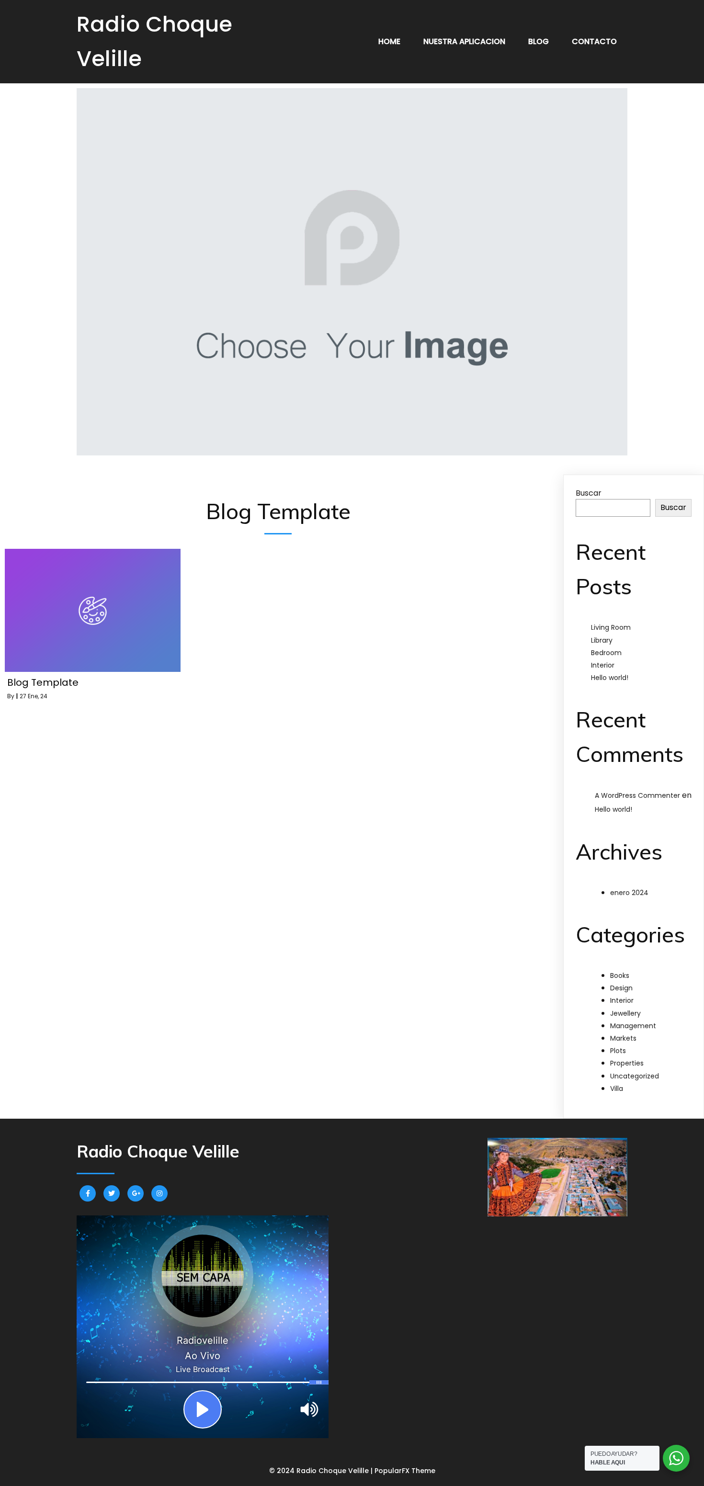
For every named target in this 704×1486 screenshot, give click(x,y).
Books (619, 975)
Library (602, 640)
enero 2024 (629, 892)
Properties (627, 1063)
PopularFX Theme (405, 1470)
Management (633, 1026)
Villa (616, 1088)
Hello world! (609, 677)
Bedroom (606, 653)
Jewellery (625, 1013)
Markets (623, 1038)
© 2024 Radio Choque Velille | (322, 1470)
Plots (618, 1050)
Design (621, 988)
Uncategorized (634, 1076)
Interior (602, 665)
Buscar (589, 493)
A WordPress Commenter (637, 795)
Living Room (611, 627)
